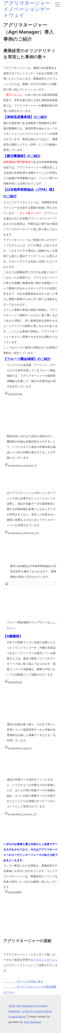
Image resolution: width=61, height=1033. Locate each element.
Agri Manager (32, 1022)
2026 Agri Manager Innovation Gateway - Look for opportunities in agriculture (30, 1011)
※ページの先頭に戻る (23, 981)
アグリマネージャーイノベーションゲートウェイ (26, 9)
